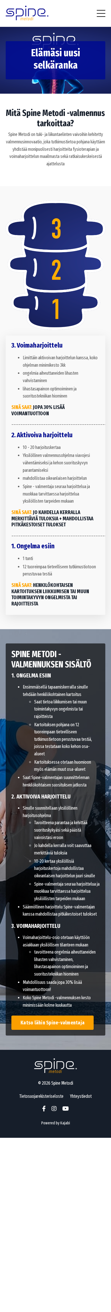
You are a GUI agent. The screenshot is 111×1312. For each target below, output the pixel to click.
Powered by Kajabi (55, 1123)
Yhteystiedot (81, 1096)
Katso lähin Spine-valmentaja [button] (52, 1023)
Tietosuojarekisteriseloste (41, 1096)
